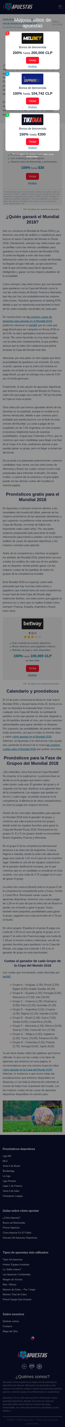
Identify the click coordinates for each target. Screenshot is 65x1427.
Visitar (32, 60)
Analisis (32, 66)
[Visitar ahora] (32, 38)
